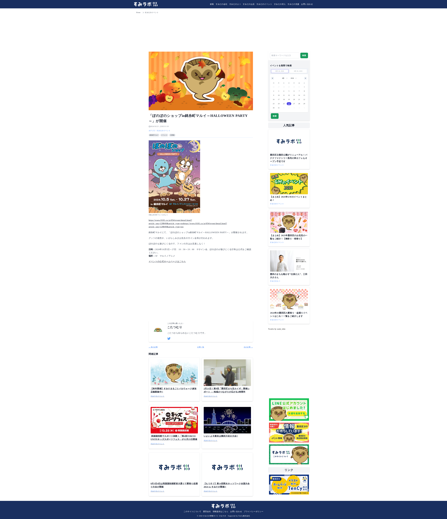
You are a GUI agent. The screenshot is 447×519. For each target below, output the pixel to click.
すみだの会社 (221, 4)
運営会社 (207, 511)
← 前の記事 (153, 347)
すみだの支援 (293, 4)
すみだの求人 (280, 4)
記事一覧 (200, 347)
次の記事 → (248, 347)
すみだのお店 (249, 4)
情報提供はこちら (220, 511)
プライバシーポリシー (253, 511)
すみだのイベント (264, 4)
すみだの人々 (235, 4)
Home (138, 12)
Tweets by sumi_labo (276, 329)
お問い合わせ (307, 4)
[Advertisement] (223, 31)
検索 (304, 55)
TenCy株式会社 (244, 516)
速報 (212, 4)
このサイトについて (192, 511)
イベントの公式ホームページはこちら (167, 261)
